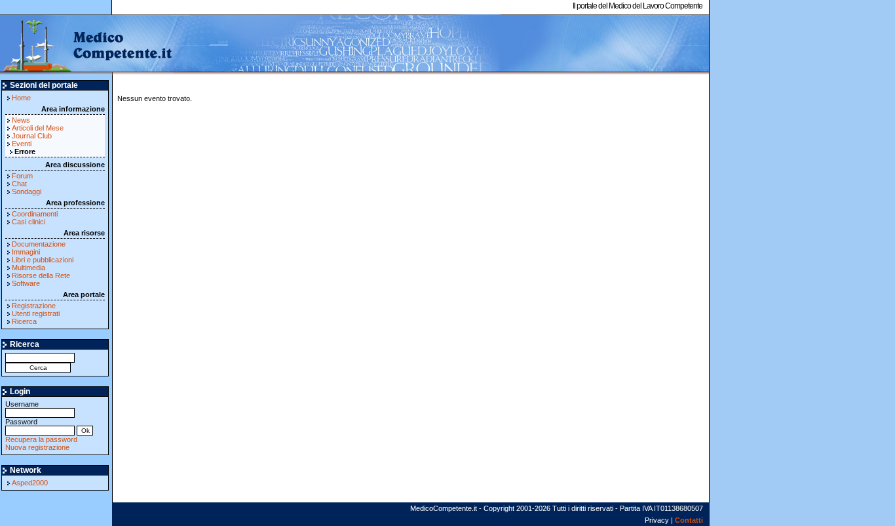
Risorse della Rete (41, 275)
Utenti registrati (36, 313)
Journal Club (32, 136)
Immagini (26, 252)
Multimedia (28, 268)
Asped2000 (30, 483)
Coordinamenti (35, 214)
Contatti (689, 520)
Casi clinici (28, 222)
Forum (22, 176)
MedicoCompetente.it (87, 44)
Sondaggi (26, 191)
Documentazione (39, 244)
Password (21, 422)
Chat (19, 184)
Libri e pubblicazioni (42, 260)
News (21, 120)
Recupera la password (41, 439)
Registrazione (34, 306)
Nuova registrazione (37, 447)
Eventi (21, 144)
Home (21, 98)
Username (22, 404)
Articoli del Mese (38, 128)
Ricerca (24, 321)
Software (26, 283)
